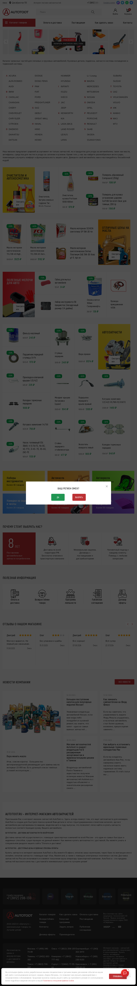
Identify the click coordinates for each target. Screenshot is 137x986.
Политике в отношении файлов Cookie (58, 980)
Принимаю (118, 976)
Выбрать (79, 497)
